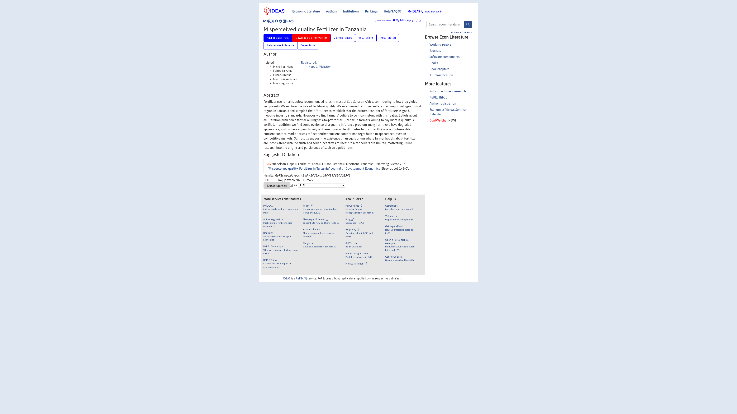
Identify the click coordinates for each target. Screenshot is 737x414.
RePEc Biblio (438, 97)
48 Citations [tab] (365, 37)
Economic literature (306, 11)
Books (434, 63)
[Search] (468, 24)
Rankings (371, 11)
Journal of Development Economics (355, 168)
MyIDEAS (424, 11)
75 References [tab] (343, 37)
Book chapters (439, 69)
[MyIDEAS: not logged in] (417, 20)
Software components (445, 56)
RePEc (300, 278)
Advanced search (461, 32)
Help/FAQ (391, 11)
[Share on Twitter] (272, 21)
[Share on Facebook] (276, 21)
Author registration (443, 103)
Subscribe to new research (448, 91)
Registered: (309, 62)
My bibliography (404, 20)
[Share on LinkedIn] (284, 21)
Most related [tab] (388, 37)
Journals (435, 50)
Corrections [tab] (308, 45)
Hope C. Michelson (320, 66)
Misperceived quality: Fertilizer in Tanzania (299, 168)
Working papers (440, 44)
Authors (331, 11)
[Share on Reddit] (280, 21)
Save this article (384, 21)
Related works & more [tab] (280, 45)
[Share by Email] (288, 21)
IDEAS (287, 278)
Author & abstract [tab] (278, 37)
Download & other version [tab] (311, 37)
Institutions (351, 11)
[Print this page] (291, 21)
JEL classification (441, 75)
